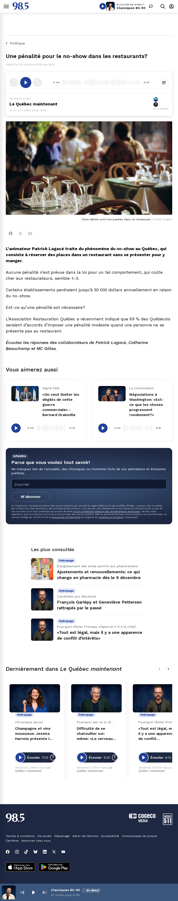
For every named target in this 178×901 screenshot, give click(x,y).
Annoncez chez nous (36, 840)
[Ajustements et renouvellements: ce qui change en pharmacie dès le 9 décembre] (42, 569)
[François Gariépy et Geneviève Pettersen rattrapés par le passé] (42, 599)
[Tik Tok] (26, 852)
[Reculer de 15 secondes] (14, 82)
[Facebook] (11, 233)
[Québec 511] (167, 823)
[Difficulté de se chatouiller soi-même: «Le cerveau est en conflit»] (96, 698)
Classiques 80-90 (131, 8)
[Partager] (164, 82)
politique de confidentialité (65, 517)
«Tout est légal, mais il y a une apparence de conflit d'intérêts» (157, 733)
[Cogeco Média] (142, 821)
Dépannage (62, 836)
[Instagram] (17, 852)
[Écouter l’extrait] (25, 82)
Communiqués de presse (139, 836)
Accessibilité (110, 836)
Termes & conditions (20, 836)
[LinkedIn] (45, 852)
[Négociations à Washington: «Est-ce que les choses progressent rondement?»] (112, 393)
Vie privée (44, 836)
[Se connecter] (171, 6)
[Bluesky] (35, 852)
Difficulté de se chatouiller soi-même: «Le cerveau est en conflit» (95, 733)
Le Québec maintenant (32, 769)
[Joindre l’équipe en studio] (150, 6)
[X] (54, 852)
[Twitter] (20, 233)
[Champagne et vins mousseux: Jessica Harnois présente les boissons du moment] (35, 698)
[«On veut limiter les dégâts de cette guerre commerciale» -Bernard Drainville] (25, 393)
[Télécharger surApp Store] (20, 867)
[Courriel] (30, 233)
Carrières (12, 840)
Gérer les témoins (85, 836)
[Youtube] (63, 852)
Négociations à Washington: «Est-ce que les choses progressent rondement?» (146, 404)
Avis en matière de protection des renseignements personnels (106, 511)
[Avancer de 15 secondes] (37, 82)
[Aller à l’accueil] (21, 8)
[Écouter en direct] (102, 6)
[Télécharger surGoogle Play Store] (54, 867)
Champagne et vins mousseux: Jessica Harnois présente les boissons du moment (34, 733)
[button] (22, 892)
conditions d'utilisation (111, 517)
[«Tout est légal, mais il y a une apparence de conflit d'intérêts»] (42, 630)
